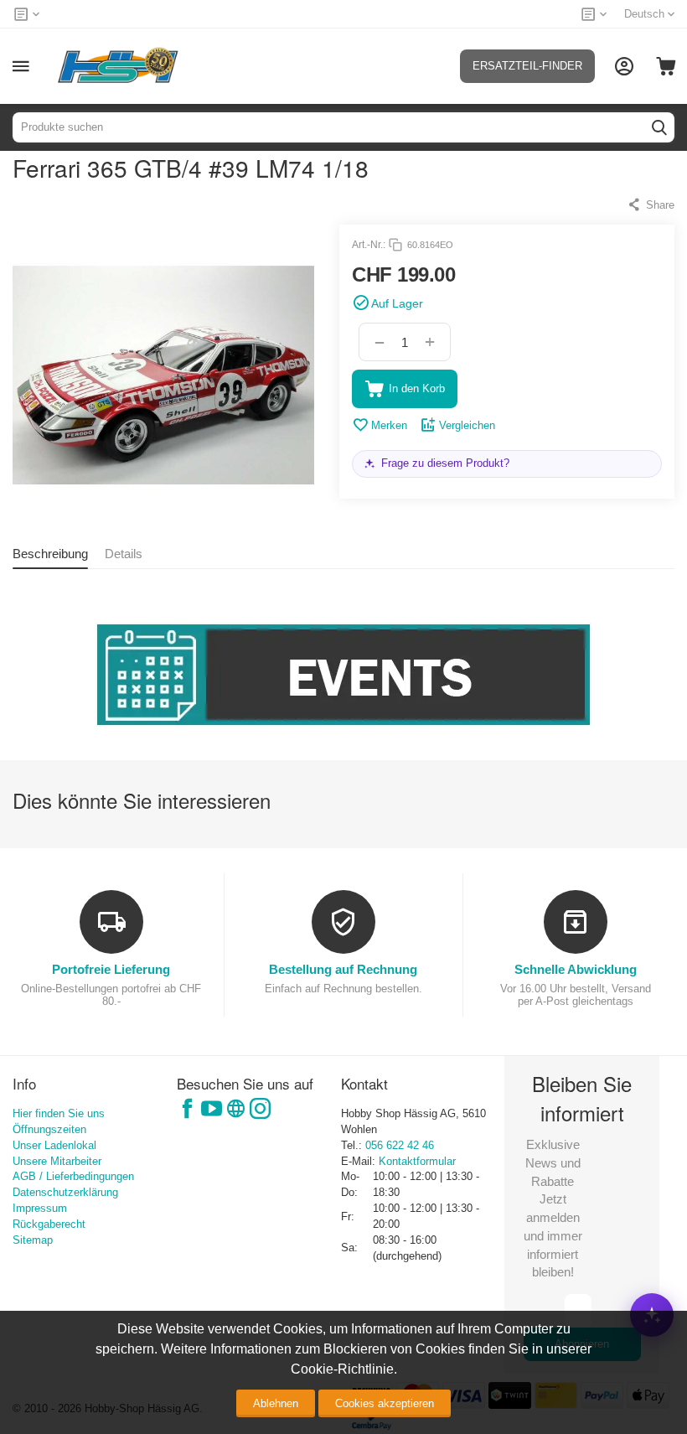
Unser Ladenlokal (54, 1145)
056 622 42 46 (399, 1145)
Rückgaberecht (49, 1224)
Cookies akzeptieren (384, 1403)
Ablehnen (275, 1403)
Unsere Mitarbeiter (57, 1161)
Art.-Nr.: (368, 245)
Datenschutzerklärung (65, 1192)
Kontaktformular (417, 1161)
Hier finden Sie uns (59, 1113)
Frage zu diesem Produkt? (445, 463)
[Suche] (659, 127)
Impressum (40, 1208)
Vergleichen (467, 425)
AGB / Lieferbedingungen (73, 1176)
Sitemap (33, 1240)
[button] (650, 204)
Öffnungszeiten (49, 1129)
